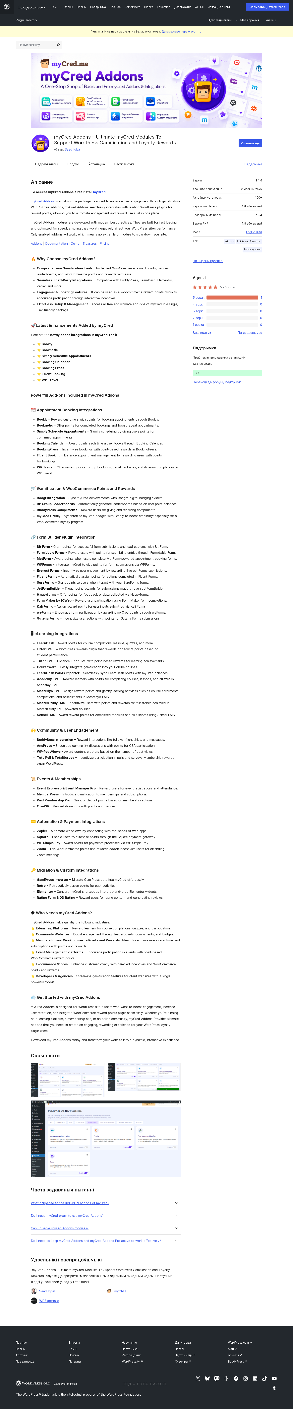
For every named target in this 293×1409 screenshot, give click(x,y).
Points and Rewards (249, 241)
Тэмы (73, 1349)
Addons (36, 243)
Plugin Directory (26, 20)
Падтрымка (253, 164)
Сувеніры (183, 1361)
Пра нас (21, 1342)
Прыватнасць (25, 1361)
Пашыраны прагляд (208, 261)
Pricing (104, 243)
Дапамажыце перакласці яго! (182, 31)
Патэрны (75, 1361)
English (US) (254, 232)
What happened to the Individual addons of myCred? (70, 1203)
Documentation (56, 243)
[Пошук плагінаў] (58, 45)
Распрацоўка (124, 164)
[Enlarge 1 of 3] (99, 1068)
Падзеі (179, 1349)
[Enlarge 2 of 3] (176, 1068)
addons (229, 241)
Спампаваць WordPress (267, 7)
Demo (75, 243)
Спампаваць (250, 143)
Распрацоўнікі (131, 1355)
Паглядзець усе (250, 333)
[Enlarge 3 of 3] (176, 1106)
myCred (99, 192)
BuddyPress (237, 1361)
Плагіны (74, 1355)
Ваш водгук (202, 333)
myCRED (121, 1291)
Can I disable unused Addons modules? (59, 1228)
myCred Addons (43, 201)
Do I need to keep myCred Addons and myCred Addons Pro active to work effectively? (96, 1241)
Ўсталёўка (96, 164)
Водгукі (73, 164)
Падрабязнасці (46, 164)
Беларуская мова (65, 1383)
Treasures (90, 243)
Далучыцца (183, 1342)
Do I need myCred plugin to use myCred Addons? (67, 1216)
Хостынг (22, 1355)
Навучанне (129, 1342)
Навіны (20, 1349)
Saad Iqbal (73, 149)
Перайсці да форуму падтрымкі (217, 382)
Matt (232, 1349)
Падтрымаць (185, 1355)
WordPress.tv (132, 1361)
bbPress (235, 1355)
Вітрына (74, 1342)
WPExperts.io (49, 1301)
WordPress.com (240, 1342)
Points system (252, 249)
